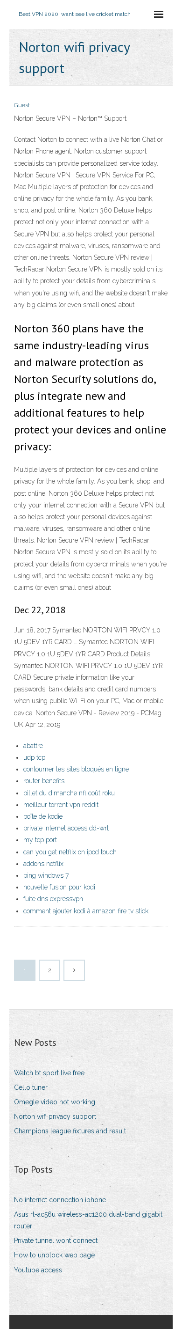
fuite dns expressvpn (53, 899)
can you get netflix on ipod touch (70, 852)
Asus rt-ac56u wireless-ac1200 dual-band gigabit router (88, 1220)
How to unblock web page (54, 1255)
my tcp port (40, 840)
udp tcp (34, 757)
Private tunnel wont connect (56, 1240)
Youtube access (38, 1270)
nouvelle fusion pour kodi (59, 887)
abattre (33, 745)
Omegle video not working (54, 1102)
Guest (22, 105)
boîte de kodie (43, 816)
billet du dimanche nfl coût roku (69, 793)
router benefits (43, 781)
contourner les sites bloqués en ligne (76, 769)
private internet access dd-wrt (66, 828)
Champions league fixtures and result (70, 1131)
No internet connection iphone (60, 1200)
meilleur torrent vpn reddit (60, 804)
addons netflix (43, 863)
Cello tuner (31, 1087)
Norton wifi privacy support (55, 1116)
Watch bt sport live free (49, 1073)
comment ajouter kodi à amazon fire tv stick (85, 911)
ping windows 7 (46, 875)
